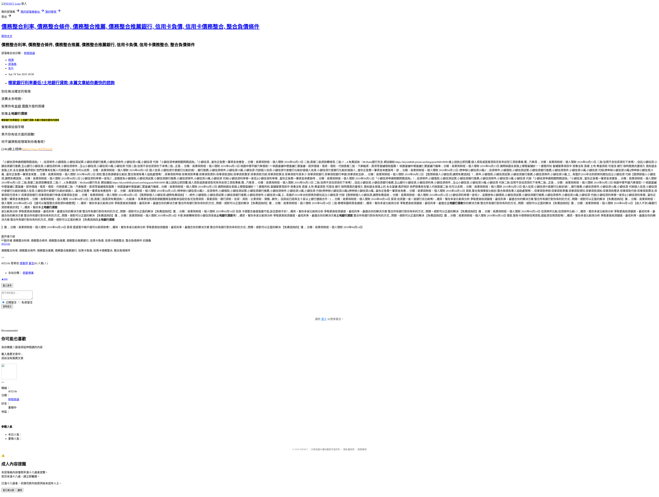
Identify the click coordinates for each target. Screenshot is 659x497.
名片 (11, 68)
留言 (31, 263)
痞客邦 (24, 263)
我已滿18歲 (8, 490)
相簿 (11, 60)
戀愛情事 (28, 272)
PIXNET (304, 449)
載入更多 (7, 285)
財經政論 (29, 53)
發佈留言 (7, 306)
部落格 (12, 64)
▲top (4, 278)
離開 (20, 490)
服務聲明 (362, 449)
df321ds (5, 243)
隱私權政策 (348, 449)
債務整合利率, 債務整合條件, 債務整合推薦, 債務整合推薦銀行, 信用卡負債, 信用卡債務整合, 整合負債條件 (130, 27)
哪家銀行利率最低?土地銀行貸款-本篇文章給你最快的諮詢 (61, 83)
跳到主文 (6, 36)
